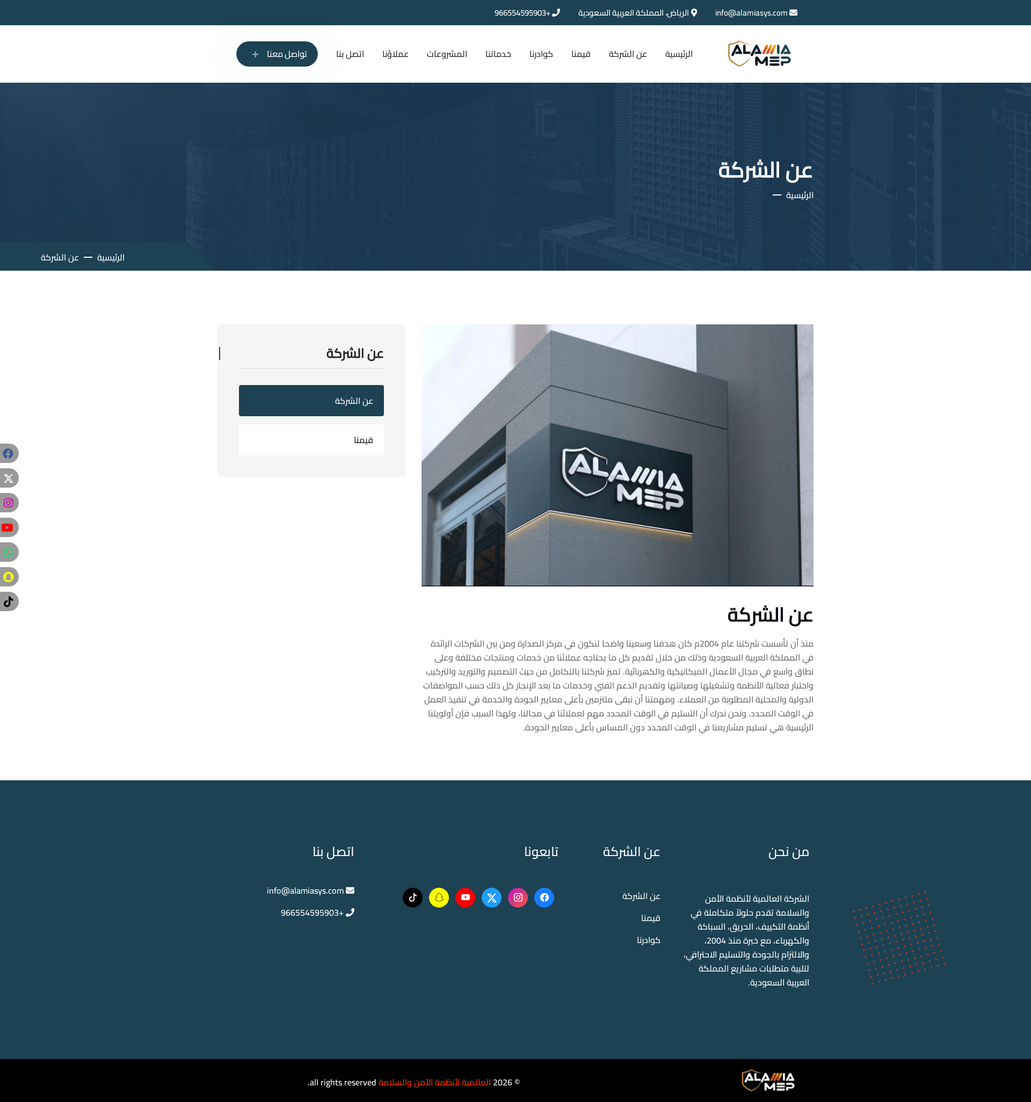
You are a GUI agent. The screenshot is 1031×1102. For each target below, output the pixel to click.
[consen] (768, 1079)
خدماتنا (498, 54)
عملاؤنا (395, 54)
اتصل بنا (350, 54)
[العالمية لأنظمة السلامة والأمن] (760, 53)
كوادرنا (541, 54)
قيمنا (581, 54)
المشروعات (447, 54)
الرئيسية (679, 54)
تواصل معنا (285, 53)
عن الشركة (628, 54)
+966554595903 (523, 12)
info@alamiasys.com (751, 12)
